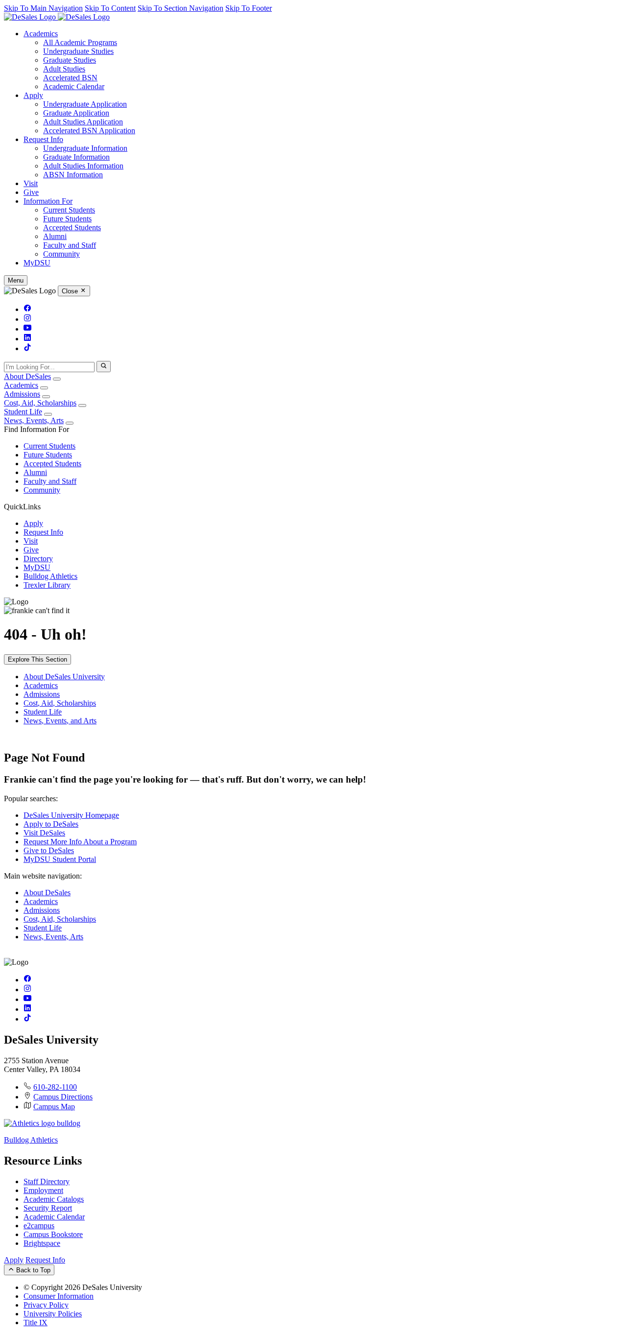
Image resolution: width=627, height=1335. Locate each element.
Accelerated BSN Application (89, 130)
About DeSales (27, 376)
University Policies (53, 1314)
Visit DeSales (44, 833)
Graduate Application (76, 113)
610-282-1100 (55, 1087)
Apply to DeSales (51, 824)
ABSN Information (73, 174)
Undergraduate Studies (78, 51)
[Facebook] (27, 309)
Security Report (48, 1208)
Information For (48, 201)
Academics (41, 33)
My (37, 263)
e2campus (39, 1225)
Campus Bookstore (53, 1234)
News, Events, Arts (34, 420)
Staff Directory (47, 1181)
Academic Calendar (73, 86)
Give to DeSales (49, 850)
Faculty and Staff (69, 245)
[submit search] (103, 366)
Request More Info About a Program (80, 841)
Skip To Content (110, 8)
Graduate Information (76, 157)
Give (31, 192)
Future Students (67, 219)
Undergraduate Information (85, 148)
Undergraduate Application (85, 104)
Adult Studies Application (83, 122)
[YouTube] (27, 329)
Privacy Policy (46, 1305)
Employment (43, 1190)
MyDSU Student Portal (60, 859)
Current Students (69, 210)
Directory (38, 558)
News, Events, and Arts (60, 720)
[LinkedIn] (27, 338)
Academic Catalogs (54, 1199)
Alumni (55, 236)
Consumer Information (59, 1296)
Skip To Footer (248, 8)
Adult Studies (64, 69)
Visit (31, 183)
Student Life (23, 411)
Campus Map (54, 1106)
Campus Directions (63, 1097)
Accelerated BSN (70, 77)
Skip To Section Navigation (180, 8)
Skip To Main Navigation (43, 8)
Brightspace (42, 1243)
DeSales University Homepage (71, 815)
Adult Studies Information (83, 166)
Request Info (43, 139)
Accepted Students (72, 227)
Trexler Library (47, 585)
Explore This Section (37, 659)
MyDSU (37, 567)
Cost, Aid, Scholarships (40, 403)
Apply (33, 95)
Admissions (22, 394)
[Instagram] (27, 319)
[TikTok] (27, 348)
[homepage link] (57, 17)
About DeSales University (64, 676)
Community (61, 254)
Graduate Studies (69, 60)
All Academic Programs (80, 42)
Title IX (36, 1322)
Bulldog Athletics (50, 576)
